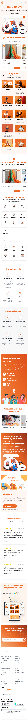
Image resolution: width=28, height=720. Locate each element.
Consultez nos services (10, 455)
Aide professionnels (5, 694)
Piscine (16, 668)
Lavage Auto (4, 670)
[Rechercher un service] (21, 2)
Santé (15, 676)
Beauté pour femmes (6, 656)
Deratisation (17, 658)
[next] (26, 57)
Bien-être (16, 674)
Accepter (22, 715)
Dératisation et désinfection (4, 684)
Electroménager (4, 660)
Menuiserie (16, 656)
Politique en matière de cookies (13, 714)
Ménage (3, 654)
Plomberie (3, 662)
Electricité (16, 654)
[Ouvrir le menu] (25, 2)
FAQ (2, 692)
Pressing (16, 683)
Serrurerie (16, 660)
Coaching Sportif (5, 658)
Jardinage (16, 670)
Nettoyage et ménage (6, 668)
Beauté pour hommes (19, 681)
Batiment (16, 662)
